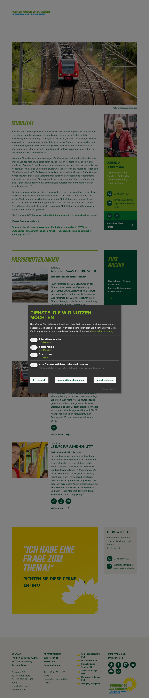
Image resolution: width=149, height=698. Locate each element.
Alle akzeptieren (104, 380)
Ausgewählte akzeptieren (71, 380)
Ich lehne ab (39, 380)
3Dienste (45, 342)
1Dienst (44, 357)
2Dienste (45, 349)
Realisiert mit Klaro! (110, 389)
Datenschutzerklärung (102, 331)
